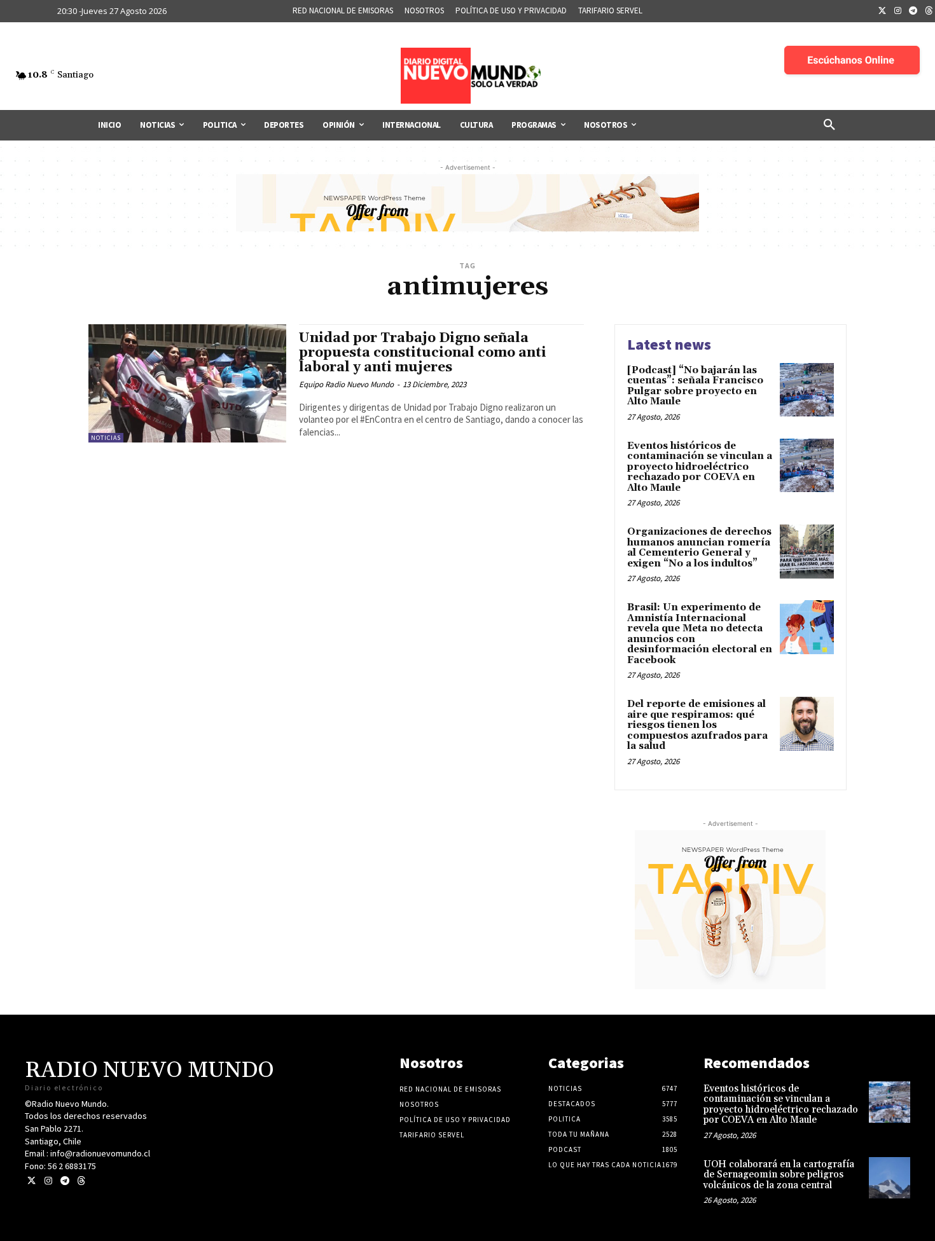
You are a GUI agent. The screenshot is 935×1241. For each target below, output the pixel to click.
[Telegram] (913, 11)
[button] (829, 125)
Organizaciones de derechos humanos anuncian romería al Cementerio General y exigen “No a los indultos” (699, 548)
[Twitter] (882, 11)
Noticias (106, 438)
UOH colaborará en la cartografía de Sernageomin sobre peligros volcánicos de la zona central (778, 1174)
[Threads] (81, 1181)
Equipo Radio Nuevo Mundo (346, 384)
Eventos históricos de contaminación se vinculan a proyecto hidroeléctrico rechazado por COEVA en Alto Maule (699, 467)
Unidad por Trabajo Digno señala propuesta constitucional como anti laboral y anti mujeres (422, 353)
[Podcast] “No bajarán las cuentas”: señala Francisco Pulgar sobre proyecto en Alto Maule (695, 386)
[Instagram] (898, 11)
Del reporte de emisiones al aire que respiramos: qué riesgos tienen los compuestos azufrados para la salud (697, 725)
